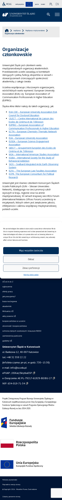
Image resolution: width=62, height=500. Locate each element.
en (57, 4)
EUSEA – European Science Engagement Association (29, 143)
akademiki (6, 306)
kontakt (43, 4)
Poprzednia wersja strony (11, 484)
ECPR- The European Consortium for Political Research (31, 175)
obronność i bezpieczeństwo (14, 326)
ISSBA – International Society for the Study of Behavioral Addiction (31, 159)
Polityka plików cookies (31, 274)
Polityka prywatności (9, 480)
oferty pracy (7, 291)
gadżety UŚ (7, 341)
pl (51, 4)
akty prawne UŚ (9, 316)
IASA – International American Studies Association (34, 154)
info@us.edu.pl (18, 367)
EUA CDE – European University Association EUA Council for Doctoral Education (33, 113)
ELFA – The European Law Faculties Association (33, 170)
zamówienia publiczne (12, 336)
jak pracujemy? (9, 296)
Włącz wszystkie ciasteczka (31, 250)
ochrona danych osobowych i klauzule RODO (21, 331)
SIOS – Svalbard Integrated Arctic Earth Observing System (33, 166)
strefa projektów (19, 4)
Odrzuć (31, 259)
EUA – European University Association (28, 137)
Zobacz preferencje (31, 267)
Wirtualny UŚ (7, 311)
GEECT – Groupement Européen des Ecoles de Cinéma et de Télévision (32, 149)
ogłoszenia (7, 286)
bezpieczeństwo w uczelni (13, 321)
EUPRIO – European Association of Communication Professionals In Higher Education (34, 126)
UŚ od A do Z (7, 281)
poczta (37, 4)
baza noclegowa (9, 301)
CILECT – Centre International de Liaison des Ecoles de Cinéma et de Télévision (31, 120)
